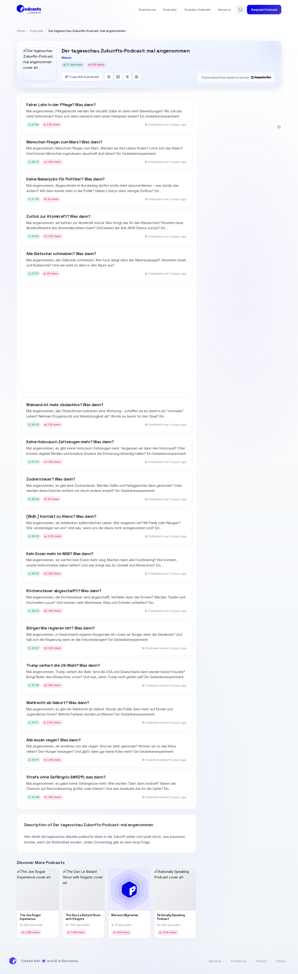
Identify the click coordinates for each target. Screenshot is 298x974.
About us (224, 9)
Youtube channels (197, 9)
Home (21, 31)
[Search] (240, 9)
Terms (280, 961)
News (67, 57)
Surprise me (147, 9)
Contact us (239, 961)
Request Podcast (264, 9)
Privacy (261, 961)
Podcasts (170, 9)
